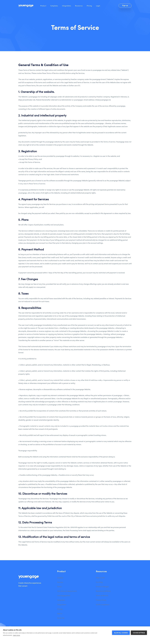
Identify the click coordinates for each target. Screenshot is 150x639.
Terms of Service (102, 595)
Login (98, 5)
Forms (59, 586)
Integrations (66, 5)
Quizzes (60, 577)
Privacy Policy (101, 600)
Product (43, 5)
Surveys (60, 582)
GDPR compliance (102, 604)
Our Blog (99, 582)
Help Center (100, 577)
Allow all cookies (121, 633)
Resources (79, 5)
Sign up (125, 5)
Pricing (89, 5)
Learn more (16, 635)
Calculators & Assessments (67, 591)
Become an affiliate (103, 591)
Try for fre (60, 618)
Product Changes (102, 586)
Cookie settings (139, 633)
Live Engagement (63, 595)
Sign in (59, 613)
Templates (54, 5)
